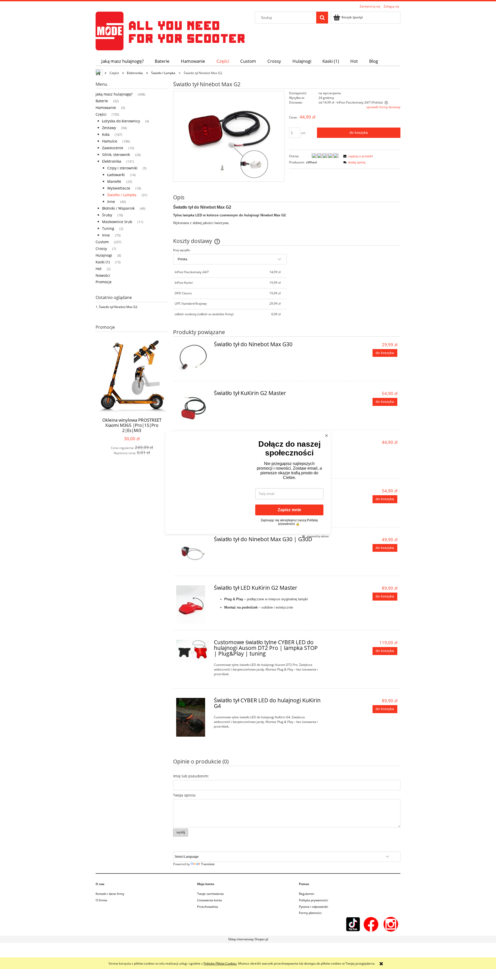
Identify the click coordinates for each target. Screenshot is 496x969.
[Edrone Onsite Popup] (248, 484)
